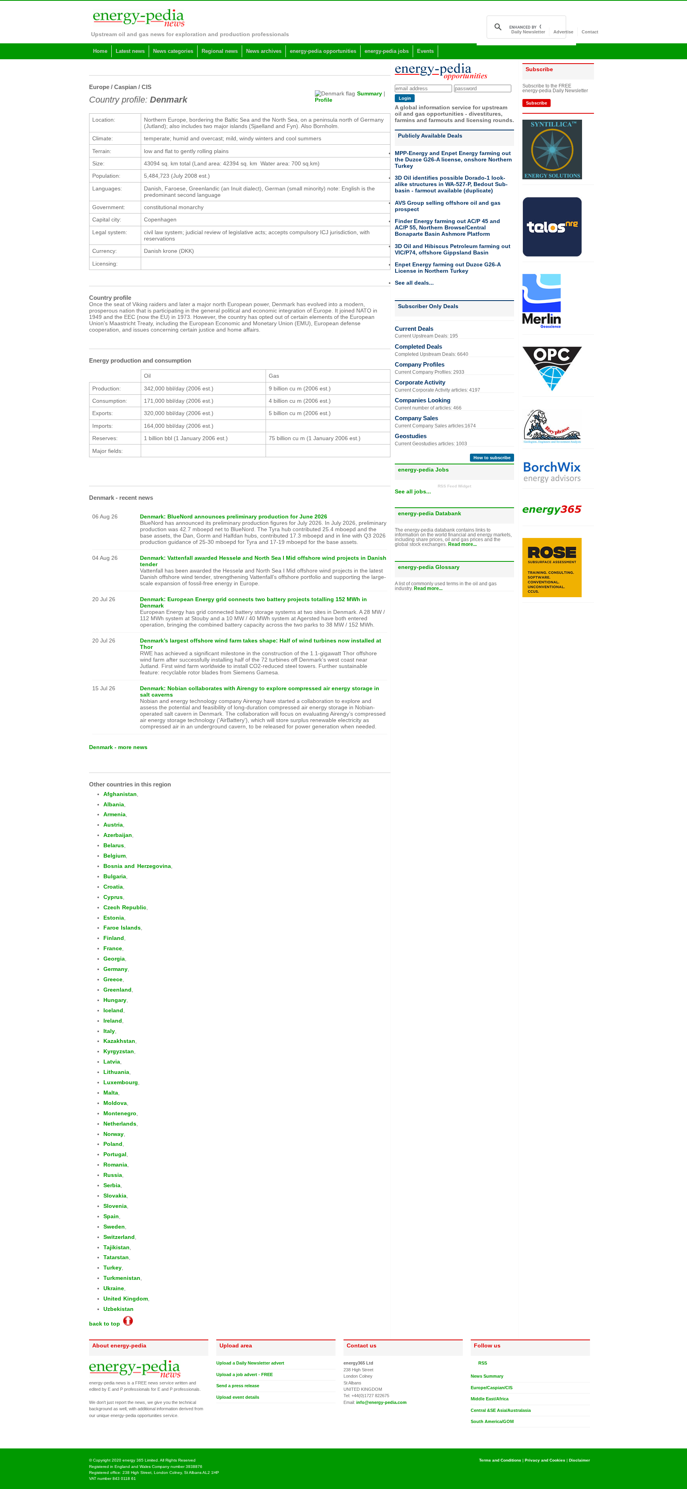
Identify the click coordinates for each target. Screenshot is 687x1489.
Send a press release (237, 1385)
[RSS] (474, 1363)
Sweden (114, 1226)
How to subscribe (492, 457)
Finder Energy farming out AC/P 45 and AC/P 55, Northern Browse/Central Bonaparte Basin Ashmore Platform (447, 227)
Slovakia (114, 1195)
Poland (112, 1144)
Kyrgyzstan (118, 1051)
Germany (115, 969)
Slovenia (115, 1206)
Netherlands (119, 1123)
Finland (113, 938)
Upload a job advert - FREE (244, 1374)
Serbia (111, 1185)
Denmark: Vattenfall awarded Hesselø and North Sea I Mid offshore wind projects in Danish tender (263, 561)
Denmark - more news (118, 747)
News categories (173, 51)
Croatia (113, 886)
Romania (115, 1164)
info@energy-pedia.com (381, 1402)
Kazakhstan (119, 1041)
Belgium (114, 855)
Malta (110, 1092)
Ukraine (113, 1288)
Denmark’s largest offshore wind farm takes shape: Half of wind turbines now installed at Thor (260, 643)
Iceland (113, 1010)
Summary (369, 93)
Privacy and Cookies (545, 1460)
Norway (113, 1134)
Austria (113, 824)
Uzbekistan (118, 1309)
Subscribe (536, 103)
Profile (323, 100)
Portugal (114, 1154)
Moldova (115, 1103)
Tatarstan (116, 1257)
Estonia (113, 917)
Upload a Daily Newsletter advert (250, 1363)
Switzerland (119, 1237)
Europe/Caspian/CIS (491, 1387)
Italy (109, 1031)
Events (425, 51)
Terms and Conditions (500, 1460)
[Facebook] (481, 1434)
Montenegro (119, 1113)
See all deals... (414, 283)
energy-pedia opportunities (323, 51)
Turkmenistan (121, 1278)
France (112, 948)
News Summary (487, 1376)
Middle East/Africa (489, 1398)
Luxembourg (120, 1082)
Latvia (111, 1061)
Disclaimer (579, 1460)
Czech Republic (124, 907)
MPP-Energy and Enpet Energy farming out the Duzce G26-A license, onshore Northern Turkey (453, 159)
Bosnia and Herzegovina (137, 866)
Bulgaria (114, 876)
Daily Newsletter (528, 31)
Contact (590, 31)
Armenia (114, 814)
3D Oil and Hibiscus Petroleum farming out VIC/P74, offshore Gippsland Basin (452, 249)
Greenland (117, 989)
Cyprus (113, 897)
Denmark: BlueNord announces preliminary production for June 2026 (233, 516)
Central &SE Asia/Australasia (501, 1410)
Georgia (114, 958)
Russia (112, 1175)
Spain (111, 1216)
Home (100, 51)
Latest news (130, 51)
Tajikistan (116, 1247)
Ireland (112, 1020)
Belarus (113, 845)
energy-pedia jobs (387, 51)
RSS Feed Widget (454, 486)
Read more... (462, 544)
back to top (106, 1323)
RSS (481, 1363)
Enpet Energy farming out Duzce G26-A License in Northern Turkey (448, 267)
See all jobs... (413, 491)
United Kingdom (125, 1298)
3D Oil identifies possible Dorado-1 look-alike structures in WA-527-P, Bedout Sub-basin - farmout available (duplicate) (451, 184)
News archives (263, 51)
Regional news (220, 51)
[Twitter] (474, 1434)
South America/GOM (492, 1421)
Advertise (563, 31)
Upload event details (237, 1397)
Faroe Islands (122, 927)
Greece (112, 979)
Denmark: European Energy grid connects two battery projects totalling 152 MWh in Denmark (253, 602)
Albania (113, 804)
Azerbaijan (117, 835)
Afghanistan (120, 794)
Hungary (114, 1000)
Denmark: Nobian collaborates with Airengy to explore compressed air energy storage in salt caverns (259, 691)
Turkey (112, 1267)
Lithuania (116, 1072)
